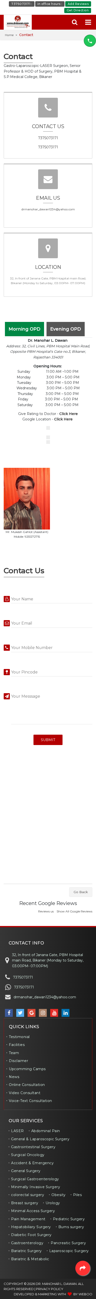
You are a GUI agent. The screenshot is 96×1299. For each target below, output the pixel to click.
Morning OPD (24, 329)
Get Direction (78, 10)
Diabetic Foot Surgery (31, 1235)
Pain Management (28, 1219)
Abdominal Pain (45, 1131)
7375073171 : (21, 4)
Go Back (81, 892)
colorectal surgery (27, 1195)
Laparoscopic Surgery (69, 1251)
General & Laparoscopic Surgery (40, 1139)
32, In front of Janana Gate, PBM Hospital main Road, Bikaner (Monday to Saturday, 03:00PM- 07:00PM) (47, 960)
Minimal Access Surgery (33, 1211)
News (14, 1077)
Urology (53, 1203)
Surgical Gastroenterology (35, 1179)
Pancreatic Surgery (68, 1243)
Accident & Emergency (32, 1163)
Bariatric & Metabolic (30, 1259)
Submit (48, 740)
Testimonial (19, 1037)
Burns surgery (71, 1227)
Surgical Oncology (28, 1155)
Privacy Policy (49, 1289)
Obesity (58, 1195)
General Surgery (26, 1171)
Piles (77, 1195)
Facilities (17, 1045)
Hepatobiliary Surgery (31, 1227)
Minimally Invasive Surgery (35, 1187)
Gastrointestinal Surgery (33, 1147)
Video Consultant (24, 1093)
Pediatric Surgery (69, 1219)
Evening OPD (65, 329)
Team (14, 1053)
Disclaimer (18, 1061)
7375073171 (48, 138)
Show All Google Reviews (74, 911)
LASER (17, 1131)
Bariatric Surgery (26, 1251)
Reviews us (46, 911)
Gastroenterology (27, 1243)
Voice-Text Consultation (30, 1101)
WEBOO (85, 1294)
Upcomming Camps (27, 1069)
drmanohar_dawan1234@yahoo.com (48, 209)
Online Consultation (27, 1084)
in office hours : (49, 4)
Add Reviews (78, 4)
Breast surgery (24, 1203)
